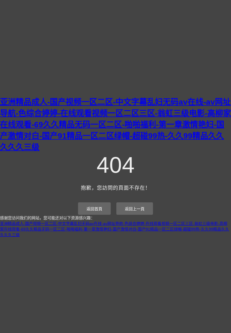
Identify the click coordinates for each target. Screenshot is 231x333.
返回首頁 (94, 209)
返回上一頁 (135, 209)
